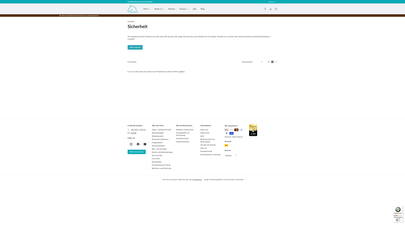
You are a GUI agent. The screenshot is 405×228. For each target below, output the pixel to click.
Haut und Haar (157, 155)
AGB (202, 136)
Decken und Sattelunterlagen (162, 152)
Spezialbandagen (158, 133)
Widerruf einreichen (137, 152)
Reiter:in (159, 9)
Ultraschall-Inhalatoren (160, 139)
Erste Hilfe (156, 158)
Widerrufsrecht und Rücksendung (207, 140)
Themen (183, 9)
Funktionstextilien (182, 142)
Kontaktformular (206, 151)
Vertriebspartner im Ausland (210, 154)
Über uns (203, 148)
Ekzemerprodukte (158, 146)
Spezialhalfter (157, 162)
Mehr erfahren (135, 47)
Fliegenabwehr (157, 142)
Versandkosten (197, 179)
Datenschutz (204, 133)
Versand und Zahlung (208, 145)
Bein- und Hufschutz (159, 149)
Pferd (146, 9)
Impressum (204, 130)
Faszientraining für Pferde (161, 165)
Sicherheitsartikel (182, 138)
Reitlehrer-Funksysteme (185, 130)
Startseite (131, 21)
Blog (203, 9)
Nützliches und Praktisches (161, 168)
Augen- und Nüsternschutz (161, 130)
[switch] (398, 220)
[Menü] (401, 207)
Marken (171, 9)
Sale (195, 9)
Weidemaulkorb (157, 136)
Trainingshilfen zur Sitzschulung (183, 134)
